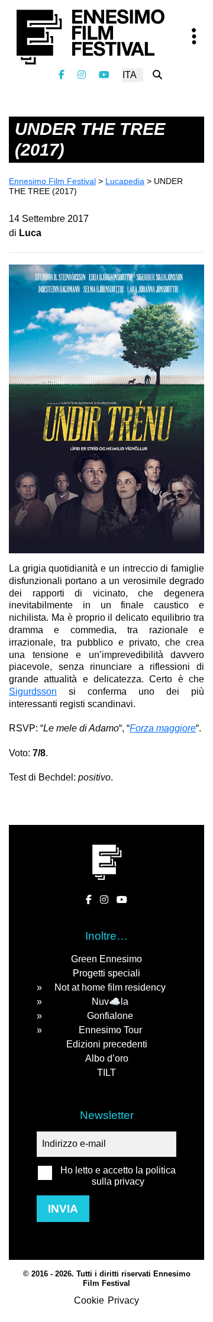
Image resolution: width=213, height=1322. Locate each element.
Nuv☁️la (110, 1002)
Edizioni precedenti (106, 1044)
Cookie (89, 1300)
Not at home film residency (110, 987)
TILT (106, 1073)
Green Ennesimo (106, 959)
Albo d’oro (106, 1058)
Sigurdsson (33, 691)
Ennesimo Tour (110, 1030)
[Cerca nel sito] (157, 75)
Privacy (123, 1300)
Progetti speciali (106, 973)
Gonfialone (110, 1016)
